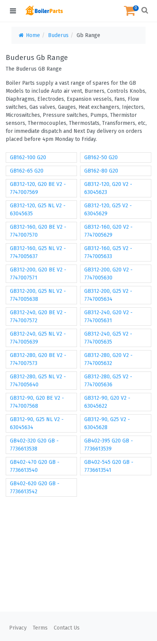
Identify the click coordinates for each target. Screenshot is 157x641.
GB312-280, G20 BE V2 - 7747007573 (38, 359)
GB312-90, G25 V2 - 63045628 (107, 423)
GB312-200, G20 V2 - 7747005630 (108, 273)
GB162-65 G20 (26, 171)
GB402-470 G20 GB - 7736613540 (34, 466)
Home (32, 35)
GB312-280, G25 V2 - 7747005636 (108, 380)
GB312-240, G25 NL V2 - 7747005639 (38, 338)
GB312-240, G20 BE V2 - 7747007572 (38, 316)
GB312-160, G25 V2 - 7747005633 (108, 252)
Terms (40, 628)
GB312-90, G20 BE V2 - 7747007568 (37, 402)
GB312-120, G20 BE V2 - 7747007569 (38, 188)
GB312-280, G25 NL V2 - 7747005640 (38, 380)
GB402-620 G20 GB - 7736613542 (34, 487)
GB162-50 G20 (101, 157)
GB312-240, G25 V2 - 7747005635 (108, 338)
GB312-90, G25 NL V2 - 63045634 (37, 423)
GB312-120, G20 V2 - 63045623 (108, 188)
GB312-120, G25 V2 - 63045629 (108, 209)
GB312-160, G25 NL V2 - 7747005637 (38, 252)
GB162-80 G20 (101, 171)
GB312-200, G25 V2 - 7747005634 (108, 295)
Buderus (58, 35)
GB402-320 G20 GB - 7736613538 (34, 445)
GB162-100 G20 (28, 157)
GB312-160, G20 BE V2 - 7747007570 (38, 231)
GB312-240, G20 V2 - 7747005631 (108, 316)
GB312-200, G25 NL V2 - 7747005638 (38, 295)
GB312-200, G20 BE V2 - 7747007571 (38, 273)
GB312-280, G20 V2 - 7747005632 (108, 359)
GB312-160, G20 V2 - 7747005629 (108, 231)
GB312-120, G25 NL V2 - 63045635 (38, 209)
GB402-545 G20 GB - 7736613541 (108, 466)
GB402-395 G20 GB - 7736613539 (108, 445)
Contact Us (67, 628)
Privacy (18, 628)
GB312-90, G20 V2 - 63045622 (107, 402)
